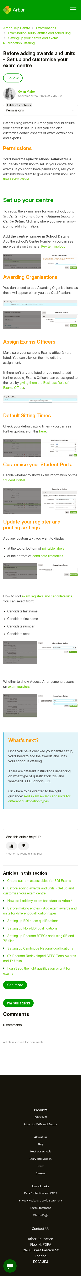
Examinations (46, 28)
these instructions (16, 179)
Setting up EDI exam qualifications (33, 921)
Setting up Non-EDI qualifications (32, 928)
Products (40, 1110)
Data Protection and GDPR (40, 1193)
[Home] (14, 10)
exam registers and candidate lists (47, 596)
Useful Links (40, 1186)
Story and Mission (40, 1158)
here (42, 431)
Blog (40, 1144)
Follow (12, 78)
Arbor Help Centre (16, 28)
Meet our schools (40, 1151)
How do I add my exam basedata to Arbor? (39, 901)
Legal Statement (40, 1207)
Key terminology (53, 246)
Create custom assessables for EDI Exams (39, 881)
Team (40, 1166)
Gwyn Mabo (26, 91)
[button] (73, 9)
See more (15, 985)
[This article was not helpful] (23, 846)
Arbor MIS (40, 1117)
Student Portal (14, 480)
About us (40, 1137)
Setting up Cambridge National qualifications (40, 948)
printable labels (53, 548)
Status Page (40, 1215)
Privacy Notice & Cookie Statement (40, 1200)
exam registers (19, 686)
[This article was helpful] (11, 846)
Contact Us (40, 1229)
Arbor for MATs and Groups (40, 1124)
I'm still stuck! (18, 1003)
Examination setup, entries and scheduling (39, 33)
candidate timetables (47, 556)
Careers (40, 1173)
